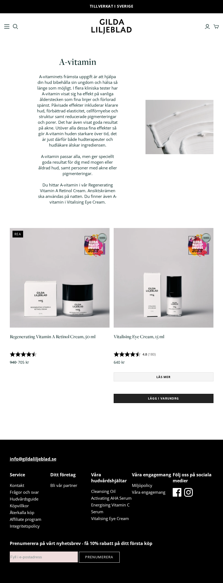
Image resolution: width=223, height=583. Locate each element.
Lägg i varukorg (163, 398)
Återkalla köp (22, 512)
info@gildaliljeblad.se (33, 459)
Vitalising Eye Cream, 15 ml (139, 336)
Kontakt (17, 485)
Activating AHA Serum (111, 498)
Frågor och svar (24, 492)
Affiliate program (25, 519)
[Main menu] (7, 26)
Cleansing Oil (103, 491)
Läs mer (163, 377)
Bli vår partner (63, 485)
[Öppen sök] (15, 26)
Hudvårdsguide (24, 499)
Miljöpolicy (142, 485)
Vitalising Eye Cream (110, 518)
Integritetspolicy (25, 526)
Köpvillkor (19, 505)
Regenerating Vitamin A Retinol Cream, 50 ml (52, 336)
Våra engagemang (148, 492)
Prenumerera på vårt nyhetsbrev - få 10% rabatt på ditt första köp (81, 543)
